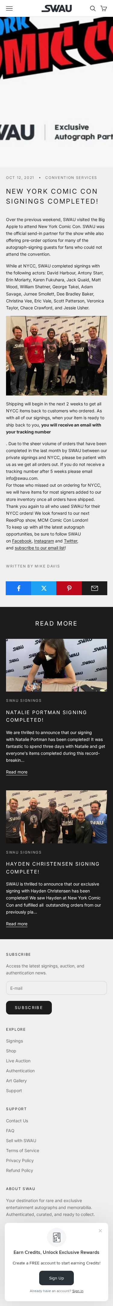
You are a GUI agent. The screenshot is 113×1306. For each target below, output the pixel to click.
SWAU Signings (24, 700)
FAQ (10, 1130)
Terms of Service (22, 1150)
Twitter (70, 540)
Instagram (44, 540)
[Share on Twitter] (43, 588)
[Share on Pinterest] (69, 588)
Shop (11, 1050)
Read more (16, 771)
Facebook (22, 540)
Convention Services (71, 177)
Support (14, 1090)
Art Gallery (16, 1080)
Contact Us (17, 1120)
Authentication (20, 1070)
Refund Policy (19, 1170)
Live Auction (18, 1060)
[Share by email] (94, 588)
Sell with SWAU (21, 1140)
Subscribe (29, 1007)
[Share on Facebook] (18, 588)
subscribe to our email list (40, 547)
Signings (14, 1040)
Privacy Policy (20, 1160)
